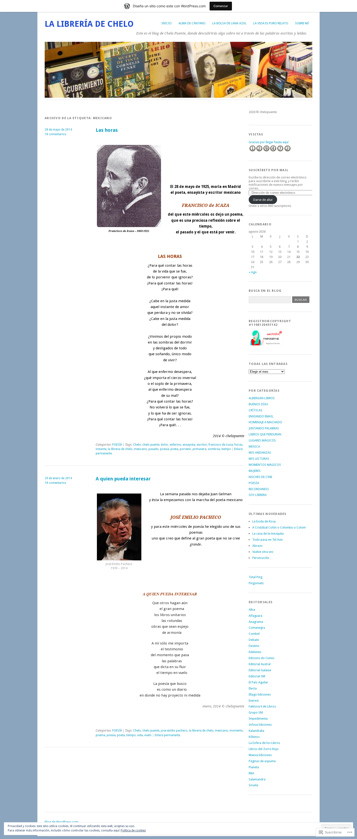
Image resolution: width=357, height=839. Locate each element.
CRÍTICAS (255, 410)
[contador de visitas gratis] (270, 151)
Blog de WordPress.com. (62, 822)
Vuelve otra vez (262, 552)
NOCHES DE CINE (260, 477)
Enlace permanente (167, 735)
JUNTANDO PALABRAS (264, 428)
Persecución (260, 558)
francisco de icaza (221, 444)
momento (236, 730)
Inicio (167, 23)
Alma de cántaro (191, 23)
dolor (164, 444)
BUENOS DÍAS (258, 404)
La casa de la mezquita (268, 533)
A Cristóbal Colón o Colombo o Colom (279, 527)
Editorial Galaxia (260, 670)
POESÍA (117, 444)
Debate (254, 640)
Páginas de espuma (262, 761)
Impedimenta (258, 718)
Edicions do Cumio (261, 658)
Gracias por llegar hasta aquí (269, 142)
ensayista (189, 444)
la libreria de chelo (120, 449)
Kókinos (254, 737)
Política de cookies (133, 830)
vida (140, 735)
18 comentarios (55, 134)
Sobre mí (302, 23)
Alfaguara (255, 616)
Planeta (254, 767)
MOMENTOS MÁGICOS (265, 465)
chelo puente (150, 444)
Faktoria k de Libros (262, 706)
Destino (254, 646)
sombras (214, 449)
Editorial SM (257, 676)
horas (238, 444)
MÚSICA (254, 446)
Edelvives (255, 652)
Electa (253, 688)
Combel (254, 634)
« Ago (253, 272)
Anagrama (256, 622)
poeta (174, 449)
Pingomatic (256, 583)
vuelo (148, 735)
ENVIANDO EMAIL (261, 416)
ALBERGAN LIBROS (262, 398)
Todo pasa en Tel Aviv (267, 539)
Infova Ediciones (260, 724)
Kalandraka (256, 731)
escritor (202, 444)
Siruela (253, 785)
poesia (164, 449)
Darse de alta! (262, 200)
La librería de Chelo (89, 24)
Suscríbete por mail (269, 170)
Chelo (137, 444)
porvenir (185, 449)
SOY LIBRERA (258, 495)
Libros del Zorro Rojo (264, 749)
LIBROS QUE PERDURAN (265, 434)
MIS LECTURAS (259, 458)
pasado (153, 449)
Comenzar (220, 6)
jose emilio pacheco (174, 730)
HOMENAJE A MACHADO (265, 422)
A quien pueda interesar (123, 479)
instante (101, 449)
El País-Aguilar (258, 682)
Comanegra (257, 627)
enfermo (175, 444)
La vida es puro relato (270, 23)
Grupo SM (256, 712)
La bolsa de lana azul (229, 23)
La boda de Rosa (264, 521)
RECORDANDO (259, 489)
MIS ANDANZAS (260, 452)
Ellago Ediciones (260, 694)
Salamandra (257, 779)
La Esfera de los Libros (264, 743)
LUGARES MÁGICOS (262, 440)
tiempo (226, 449)
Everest (254, 700)
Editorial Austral (260, 664)
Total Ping (255, 577)
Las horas (107, 130)
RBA (251, 773)
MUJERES (255, 471)
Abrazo (257, 546)
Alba (252, 609)
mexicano (140, 449)
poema (100, 735)
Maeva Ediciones (260, 755)
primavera (199, 449)
